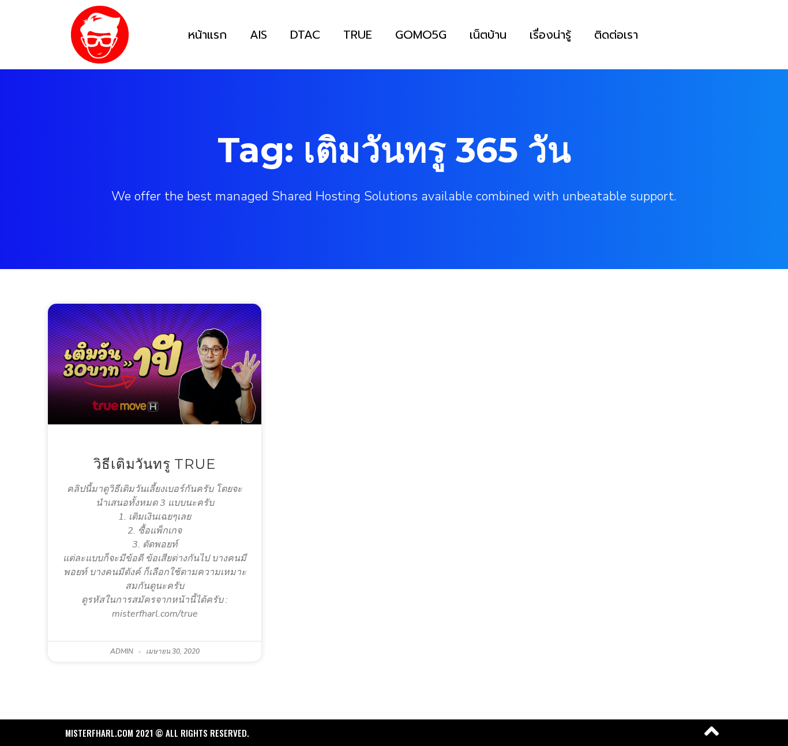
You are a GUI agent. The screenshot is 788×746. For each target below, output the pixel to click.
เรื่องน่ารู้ (550, 34)
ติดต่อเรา (616, 34)
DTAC (305, 34)
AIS (258, 34)
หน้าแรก (207, 34)
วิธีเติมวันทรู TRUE (154, 464)
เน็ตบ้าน (488, 34)
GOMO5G (420, 34)
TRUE (357, 34)
